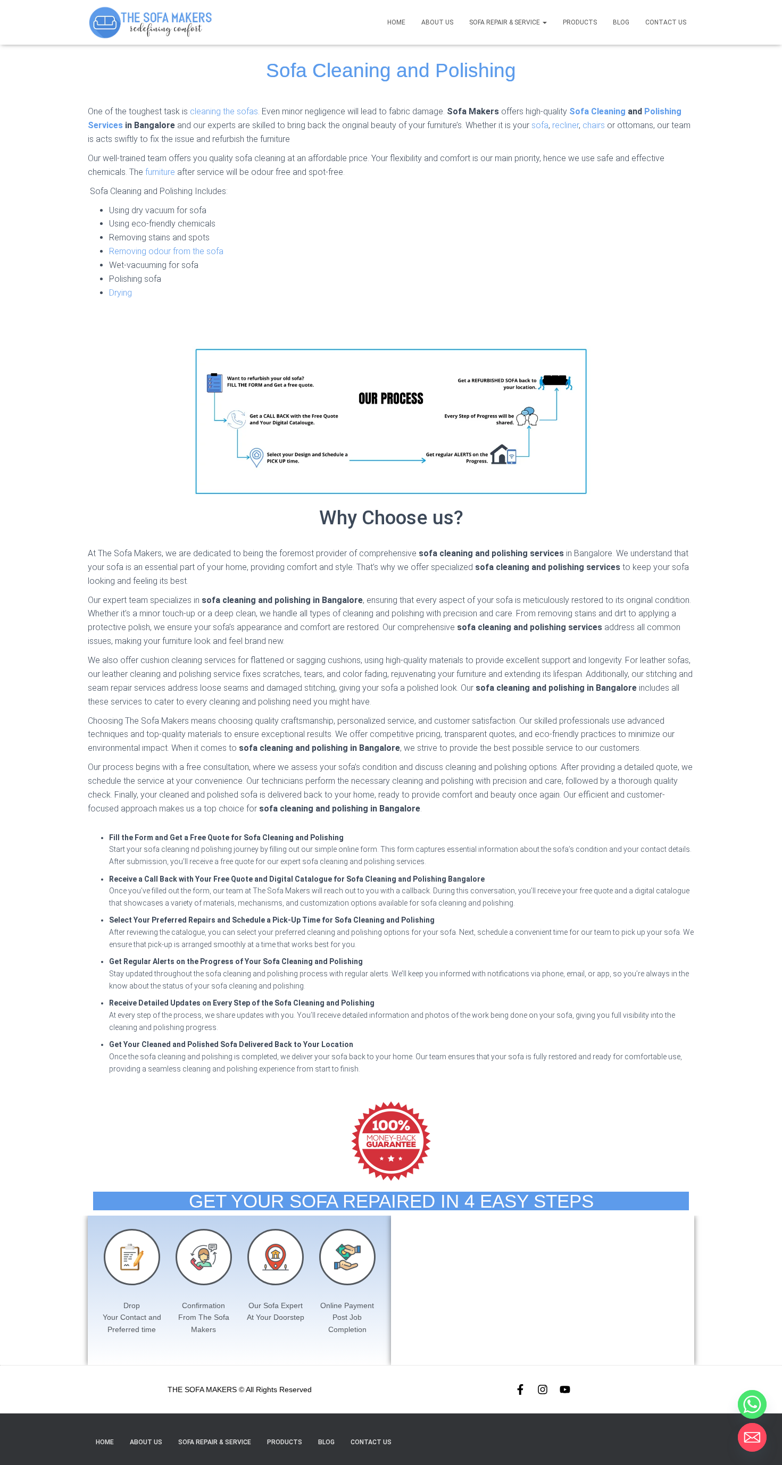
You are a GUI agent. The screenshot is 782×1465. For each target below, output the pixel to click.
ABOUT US (437, 22)
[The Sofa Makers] (150, 22)
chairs (594, 125)
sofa (539, 125)
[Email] (752, 1437)
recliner (565, 125)
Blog (621, 22)
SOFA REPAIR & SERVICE (505, 22)
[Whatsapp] (752, 1404)
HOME (396, 22)
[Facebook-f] (520, 1389)
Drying (120, 293)
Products (580, 22)
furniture (160, 172)
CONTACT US (665, 22)
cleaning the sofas (224, 111)
